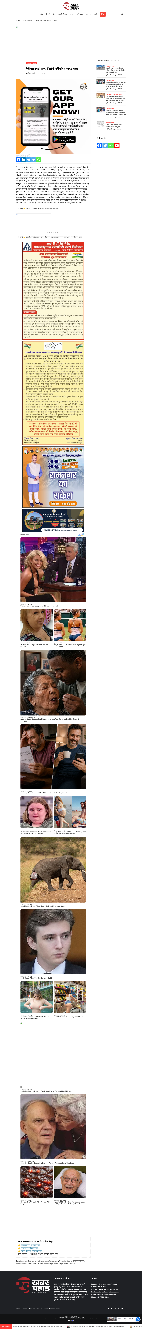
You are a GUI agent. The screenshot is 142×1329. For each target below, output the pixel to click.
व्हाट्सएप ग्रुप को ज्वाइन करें (30, 1245)
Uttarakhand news (65, 1261)
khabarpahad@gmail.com (106, 1294)
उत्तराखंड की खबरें (21, 1264)
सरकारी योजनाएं (62, 14)
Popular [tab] (115, 61)
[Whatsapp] (38, 159)
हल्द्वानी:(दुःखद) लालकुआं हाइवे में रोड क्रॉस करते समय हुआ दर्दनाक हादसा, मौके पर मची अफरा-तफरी (76, 1326)
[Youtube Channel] (116, 145)
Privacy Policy (54, 1309)
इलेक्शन (72, 14)
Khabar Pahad (73, 1316)
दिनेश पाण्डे (31, 73)
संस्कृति (48, 14)
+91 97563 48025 (103, 1297)
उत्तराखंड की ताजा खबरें (35, 1264)
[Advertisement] (53, 1221)
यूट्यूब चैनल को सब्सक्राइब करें (31, 1251)
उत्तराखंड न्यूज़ (58, 1264)
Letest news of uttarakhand (48, 1261)
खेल (54, 14)
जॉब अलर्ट (80, 14)
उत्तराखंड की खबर (78, 1261)
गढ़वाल (112, 66)
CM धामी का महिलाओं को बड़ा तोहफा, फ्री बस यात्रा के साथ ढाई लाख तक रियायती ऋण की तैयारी (115, 98)
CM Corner (109, 94)
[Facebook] (18, 159)
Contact (24, 1309)
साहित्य (96, 14)
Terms (45, 1309)
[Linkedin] (23, 159)
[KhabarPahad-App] (53, 116)
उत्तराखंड (40, 14)
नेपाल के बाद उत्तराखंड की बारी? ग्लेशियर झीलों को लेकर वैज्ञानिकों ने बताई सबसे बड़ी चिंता (115, 70)
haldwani (23, 1261)
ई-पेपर (102, 14)
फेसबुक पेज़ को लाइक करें (29, 1248)
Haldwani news (33, 1261)
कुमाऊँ (34, 63)
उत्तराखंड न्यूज (48, 1264)
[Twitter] (33, 159)
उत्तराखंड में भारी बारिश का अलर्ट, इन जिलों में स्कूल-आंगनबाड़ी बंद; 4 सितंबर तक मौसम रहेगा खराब (116, 84)
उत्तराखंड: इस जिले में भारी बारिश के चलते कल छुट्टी (26, 1326)
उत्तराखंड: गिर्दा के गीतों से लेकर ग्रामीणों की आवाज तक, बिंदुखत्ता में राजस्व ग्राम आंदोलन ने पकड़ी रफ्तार (116, 112)
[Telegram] (28, 159)
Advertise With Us (35, 1309)
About (18, 1309)
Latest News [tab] (103, 61)
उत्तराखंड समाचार (69, 1264)
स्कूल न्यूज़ (88, 14)
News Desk (110, 75)
